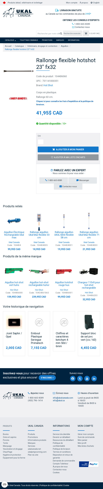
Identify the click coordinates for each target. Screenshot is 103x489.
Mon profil (82, 443)
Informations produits (37, 440)
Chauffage (7, 452)
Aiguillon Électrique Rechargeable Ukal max (14, 235)
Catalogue (9, 40)
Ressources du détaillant (63, 440)
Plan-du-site (33, 455)
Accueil (8, 46)
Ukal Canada (14, 242)
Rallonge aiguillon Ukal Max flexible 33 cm (39, 235)
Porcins (6, 440)
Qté (39, 136)
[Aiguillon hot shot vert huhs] (14, 271)
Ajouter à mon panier (70, 149)
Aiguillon (64, 46)
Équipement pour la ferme (14, 458)
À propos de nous (60, 467)
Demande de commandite (64, 461)
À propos (84, 2)
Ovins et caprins (9, 437)
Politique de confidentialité (51, 485)
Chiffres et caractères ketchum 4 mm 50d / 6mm (62, 340)
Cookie (66, 485)
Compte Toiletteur (60, 464)
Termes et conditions (62, 452)
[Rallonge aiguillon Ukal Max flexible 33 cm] (39, 221)
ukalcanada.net (34, 449)
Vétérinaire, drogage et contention (42, 46)
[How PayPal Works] (89, 464)
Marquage (7, 446)
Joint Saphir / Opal (14, 335)
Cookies (56, 472)
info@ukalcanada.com (63, 398)
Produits (7, 426)
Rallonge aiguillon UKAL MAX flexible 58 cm (64, 235)
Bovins (6, 434)
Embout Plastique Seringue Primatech (37, 338)
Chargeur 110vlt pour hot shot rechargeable (89, 285)
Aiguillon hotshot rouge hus (64, 283)
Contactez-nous (82, 27)
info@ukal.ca (59, 400)
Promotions (47, 40)
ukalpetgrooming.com (37, 452)
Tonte (5, 443)
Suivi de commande (86, 437)
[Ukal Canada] (18, 13)
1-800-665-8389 (82, 24)
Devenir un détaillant (61, 437)
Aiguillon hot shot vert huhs (14, 283)
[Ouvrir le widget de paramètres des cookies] (4, 484)
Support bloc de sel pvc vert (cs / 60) (88, 336)
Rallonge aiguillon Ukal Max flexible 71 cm (89, 235)
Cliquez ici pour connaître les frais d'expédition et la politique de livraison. (64, 102)
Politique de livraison (61, 449)
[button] (94, 33)
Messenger (84, 180)
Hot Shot (48, 85)
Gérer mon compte (86, 434)
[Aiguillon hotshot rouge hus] (64, 271)
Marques (60, 40)
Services (31, 446)
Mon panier (82, 440)
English (96, 2)
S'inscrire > (47, 377)
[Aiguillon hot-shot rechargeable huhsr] (39, 271)
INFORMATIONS (73, 40)
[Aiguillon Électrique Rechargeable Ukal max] (14, 221)
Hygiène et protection (12, 455)
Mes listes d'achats (86, 446)
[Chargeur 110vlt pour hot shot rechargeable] (89, 271)
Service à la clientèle (61, 434)
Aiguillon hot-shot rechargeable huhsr (39, 283)
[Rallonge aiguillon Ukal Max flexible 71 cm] (89, 221)
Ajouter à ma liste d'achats (69, 157)
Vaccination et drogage (13, 449)
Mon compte (71, 2)
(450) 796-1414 (35, 400)
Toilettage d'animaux (29, 40)
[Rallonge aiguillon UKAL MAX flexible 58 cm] (64, 221)
